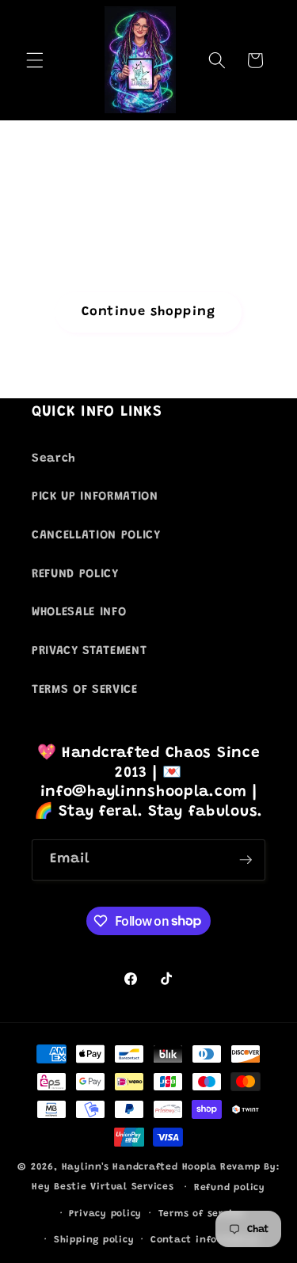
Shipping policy (94, 1240)
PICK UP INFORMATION (95, 497)
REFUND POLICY (75, 574)
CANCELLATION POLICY (96, 536)
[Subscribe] (246, 860)
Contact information (205, 1240)
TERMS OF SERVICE (85, 690)
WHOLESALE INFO (79, 612)
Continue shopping (148, 312)
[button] (35, 60)
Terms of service (201, 1214)
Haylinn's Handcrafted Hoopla (140, 1167)
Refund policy (229, 1188)
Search (54, 459)
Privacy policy (105, 1214)
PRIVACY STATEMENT (89, 651)
